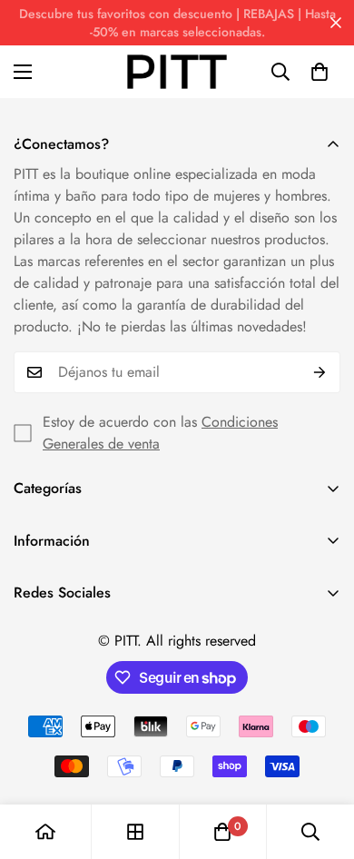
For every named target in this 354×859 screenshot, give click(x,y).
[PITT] (177, 71)
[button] (319, 72)
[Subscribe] (320, 372)
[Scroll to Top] (321, 763)
